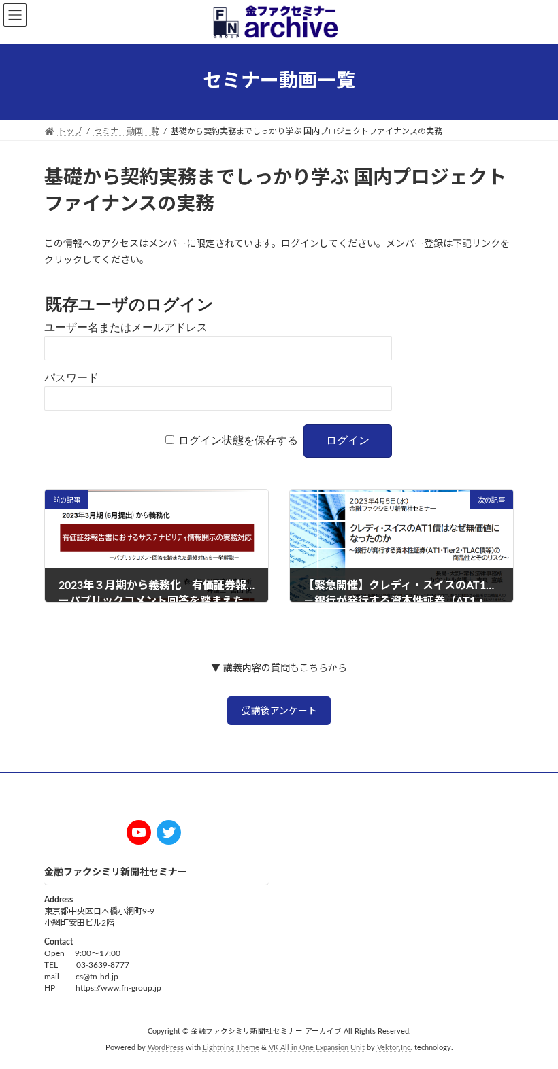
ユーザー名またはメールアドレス (126, 327)
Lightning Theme (231, 1048)
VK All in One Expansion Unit (317, 1048)
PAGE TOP (531, 1022)
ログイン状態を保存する (238, 440)
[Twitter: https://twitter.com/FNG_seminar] (169, 832)
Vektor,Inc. (394, 1048)
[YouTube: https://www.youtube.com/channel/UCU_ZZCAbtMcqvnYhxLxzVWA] (139, 832)
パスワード (71, 378)
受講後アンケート (279, 711)
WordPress (166, 1048)
